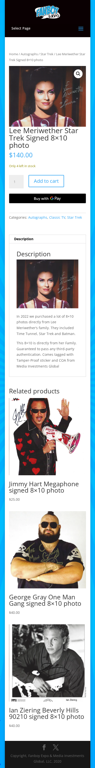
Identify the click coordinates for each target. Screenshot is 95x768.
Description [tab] (23, 239)
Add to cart (46, 181)
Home (13, 54)
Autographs (29, 54)
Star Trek (46, 54)
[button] (78, 73)
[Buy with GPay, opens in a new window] (47, 198)
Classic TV (57, 217)
